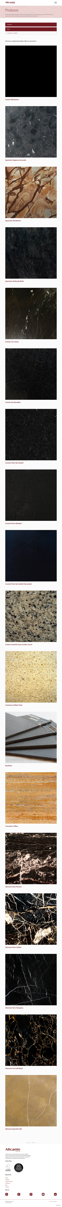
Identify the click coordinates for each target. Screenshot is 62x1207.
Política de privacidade (53, 1201)
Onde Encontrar (9, 1181)
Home (6, 1177)
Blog (6, 1185)
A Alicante (7, 1183)
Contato (7, 1187)
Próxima (33, 1142)
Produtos (7, 1179)
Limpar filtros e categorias (12, 33)
